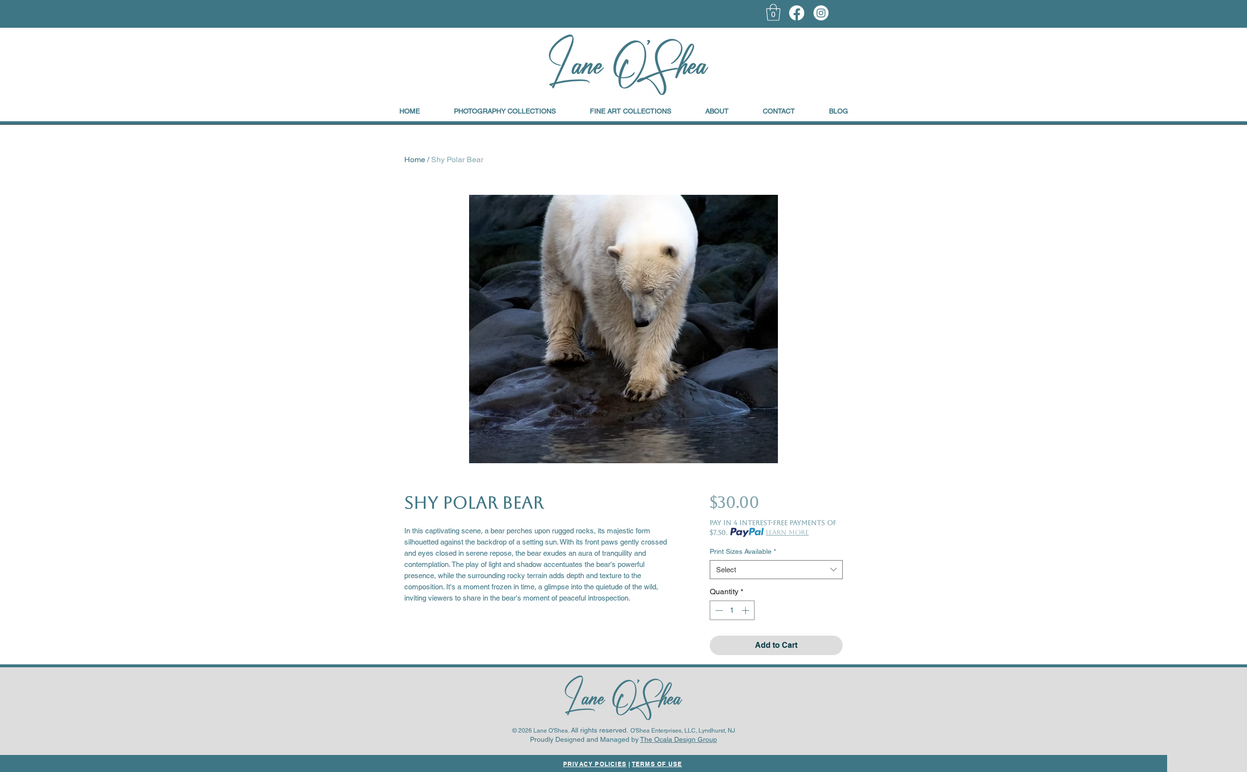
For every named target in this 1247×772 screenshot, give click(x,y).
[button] (773, 12)
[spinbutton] (732, 610)
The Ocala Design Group (678, 739)
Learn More (787, 532)
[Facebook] (796, 12)
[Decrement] (718, 610)
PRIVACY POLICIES (594, 764)
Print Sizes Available (743, 551)
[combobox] (776, 569)
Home (414, 159)
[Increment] (746, 610)
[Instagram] (821, 12)
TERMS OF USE (657, 764)
